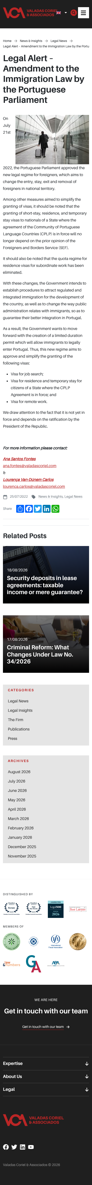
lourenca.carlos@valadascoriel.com (34, 486)
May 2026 (16, 799)
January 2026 (20, 837)
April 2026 (17, 809)
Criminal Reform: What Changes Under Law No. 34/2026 (40, 654)
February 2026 (21, 827)
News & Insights (50, 496)
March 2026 (18, 818)
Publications (19, 729)
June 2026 (17, 790)
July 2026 (16, 781)
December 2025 (22, 846)
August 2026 (19, 771)
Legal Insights (20, 710)
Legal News (73, 496)
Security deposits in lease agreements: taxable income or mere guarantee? (45, 585)
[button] (83, 12)
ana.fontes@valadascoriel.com (29, 465)
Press (12, 738)
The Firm (15, 719)
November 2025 (22, 856)
